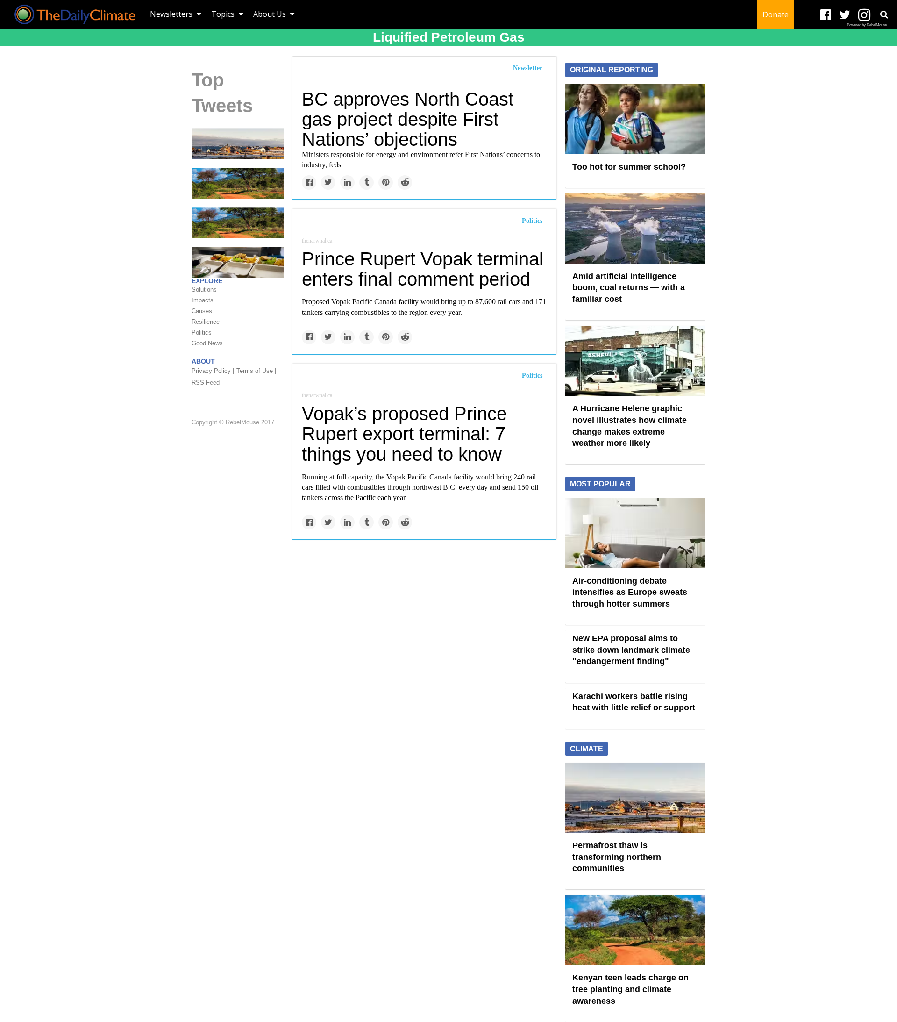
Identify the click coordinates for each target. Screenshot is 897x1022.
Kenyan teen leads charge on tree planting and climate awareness (630, 989)
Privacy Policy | (213, 370)
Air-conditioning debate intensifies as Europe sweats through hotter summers (629, 592)
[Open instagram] (864, 15)
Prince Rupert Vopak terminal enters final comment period (422, 269)
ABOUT (203, 361)
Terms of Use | (256, 370)
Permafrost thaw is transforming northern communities (616, 857)
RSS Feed (206, 382)
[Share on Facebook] (309, 182)
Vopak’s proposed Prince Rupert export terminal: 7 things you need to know (404, 433)
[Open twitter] (845, 15)
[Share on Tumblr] (366, 182)
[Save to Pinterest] (385, 182)
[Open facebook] (826, 15)
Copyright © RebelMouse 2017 (233, 422)
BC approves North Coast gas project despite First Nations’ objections (407, 119)
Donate (775, 14)
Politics (532, 220)
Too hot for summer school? (629, 167)
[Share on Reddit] (405, 182)
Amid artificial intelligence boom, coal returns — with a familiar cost (628, 288)
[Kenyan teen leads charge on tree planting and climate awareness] (238, 182)
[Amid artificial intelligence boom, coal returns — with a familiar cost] (635, 227)
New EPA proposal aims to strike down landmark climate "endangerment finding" (631, 650)
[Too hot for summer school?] (635, 118)
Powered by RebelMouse (867, 25)
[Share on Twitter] (328, 182)
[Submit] (884, 14)
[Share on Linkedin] (347, 182)
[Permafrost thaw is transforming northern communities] (238, 143)
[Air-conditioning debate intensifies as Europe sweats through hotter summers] (635, 532)
